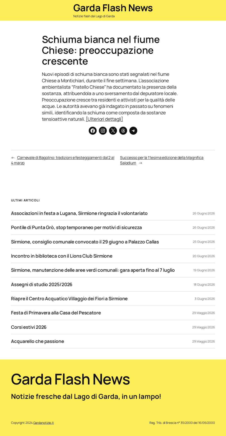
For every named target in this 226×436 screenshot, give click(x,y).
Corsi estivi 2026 (29, 327)
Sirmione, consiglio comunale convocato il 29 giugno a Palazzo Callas (85, 241)
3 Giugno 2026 (205, 298)
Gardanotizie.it (43, 423)
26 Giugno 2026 (204, 213)
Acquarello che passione (37, 341)
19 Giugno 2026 (204, 270)
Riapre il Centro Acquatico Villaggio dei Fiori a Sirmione (69, 298)
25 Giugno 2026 (204, 241)
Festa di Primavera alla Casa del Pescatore (56, 312)
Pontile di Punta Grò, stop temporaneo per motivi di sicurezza (76, 227)
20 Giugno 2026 (204, 256)
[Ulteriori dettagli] (104, 119)
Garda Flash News (113, 7)
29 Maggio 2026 (203, 313)
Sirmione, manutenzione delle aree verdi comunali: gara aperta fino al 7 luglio (93, 270)
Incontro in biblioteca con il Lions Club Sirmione (61, 255)
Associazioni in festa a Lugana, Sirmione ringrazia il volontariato (79, 213)
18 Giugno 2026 (204, 284)
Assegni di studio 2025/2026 (41, 284)
